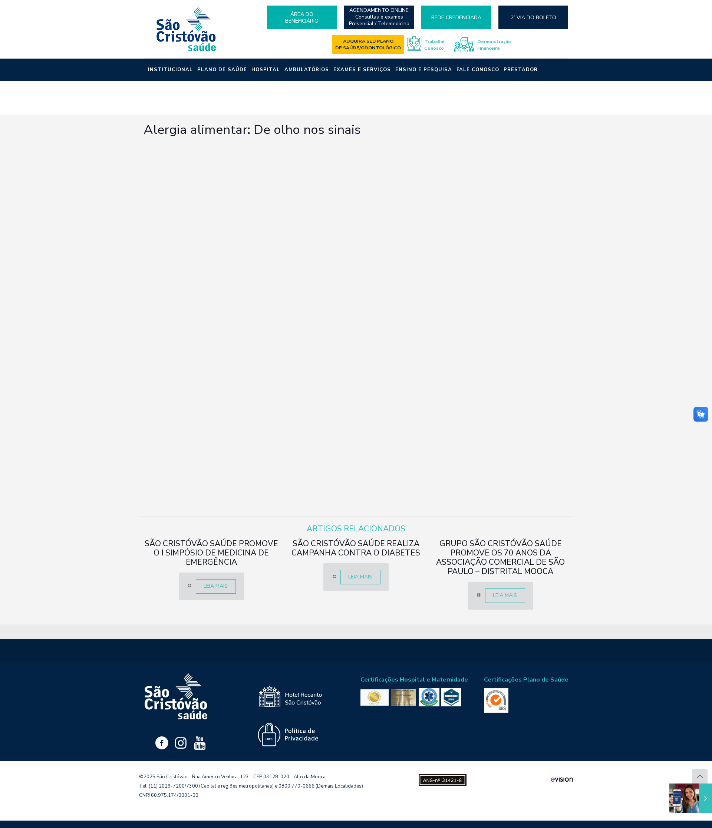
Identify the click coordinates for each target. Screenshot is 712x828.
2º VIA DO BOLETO (533, 17)
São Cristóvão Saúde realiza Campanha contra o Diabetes (355, 548)
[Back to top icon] (700, 777)
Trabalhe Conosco (434, 44)
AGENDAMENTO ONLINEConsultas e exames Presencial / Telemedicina (379, 17)
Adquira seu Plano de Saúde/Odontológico (368, 44)
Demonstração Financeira (494, 44)
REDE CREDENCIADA (456, 17)
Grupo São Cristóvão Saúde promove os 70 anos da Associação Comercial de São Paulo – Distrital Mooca (500, 557)
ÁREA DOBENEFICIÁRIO (302, 17)
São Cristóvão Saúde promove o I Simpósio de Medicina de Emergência (211, 552)
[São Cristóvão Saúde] (186, 29)
